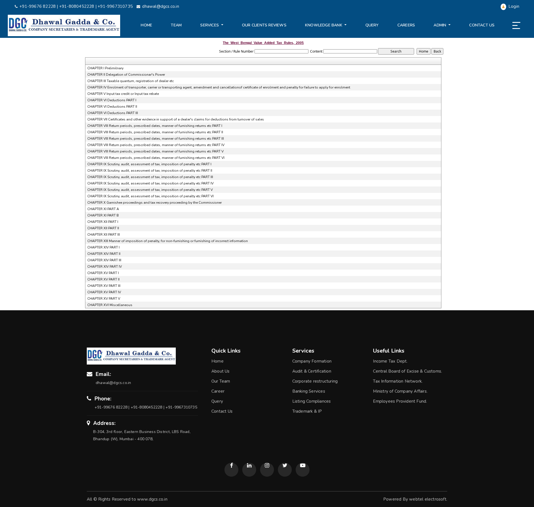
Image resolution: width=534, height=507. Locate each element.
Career (217, 391)
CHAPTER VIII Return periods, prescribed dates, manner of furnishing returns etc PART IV (155, 145)
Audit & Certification (311, 371)
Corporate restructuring (315, 381)
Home (146, 25)
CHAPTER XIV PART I (103, 247)
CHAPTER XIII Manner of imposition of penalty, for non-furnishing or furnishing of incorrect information (167, 241)
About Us (220, 371)
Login (513, 6)
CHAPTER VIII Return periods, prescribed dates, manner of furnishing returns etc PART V (155, 151)
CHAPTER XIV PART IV (104, 266)
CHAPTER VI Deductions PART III (112, 113)
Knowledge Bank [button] (324, 25)
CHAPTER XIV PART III (104, 260)
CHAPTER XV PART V (103, 298)
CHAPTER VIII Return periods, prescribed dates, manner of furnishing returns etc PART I (154, 126)
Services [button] (210, 25)
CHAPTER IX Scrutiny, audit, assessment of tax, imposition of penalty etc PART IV (150, 183)
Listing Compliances (311, 401)
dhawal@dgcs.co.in (160, 6)
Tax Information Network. (397, 381)
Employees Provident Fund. (400, 401)
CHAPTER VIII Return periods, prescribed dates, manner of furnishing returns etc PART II (155, 132)
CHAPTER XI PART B (103, 215)
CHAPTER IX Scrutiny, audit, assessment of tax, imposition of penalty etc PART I (149, 164)
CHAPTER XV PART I (103, 273)
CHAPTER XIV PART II (103, 254)
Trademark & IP (307, 411)
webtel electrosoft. (428, 499)
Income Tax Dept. (390, 361)
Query (372, 25)
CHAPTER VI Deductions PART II (112, 106)
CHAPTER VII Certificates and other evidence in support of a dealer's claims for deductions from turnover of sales (175, 119)
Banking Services (308, 391)
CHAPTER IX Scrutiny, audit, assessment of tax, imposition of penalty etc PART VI (150, 196)
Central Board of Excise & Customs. (407, 371)
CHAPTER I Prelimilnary (105, 68)
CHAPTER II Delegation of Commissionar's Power (126, 74)
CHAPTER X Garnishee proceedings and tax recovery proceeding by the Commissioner (154, 202)
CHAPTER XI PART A (103, 209)
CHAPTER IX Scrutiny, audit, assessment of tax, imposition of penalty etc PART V (150, 190)
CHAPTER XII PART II (103, 228)
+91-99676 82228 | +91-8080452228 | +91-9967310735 (76, 6)
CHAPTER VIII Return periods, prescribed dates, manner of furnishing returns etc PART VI (155, 158)
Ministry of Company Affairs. (400, 391)
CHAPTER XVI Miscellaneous (109, 305)
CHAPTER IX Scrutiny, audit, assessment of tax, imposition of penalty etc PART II (149, 170)
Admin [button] (440, 25)
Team (176, 25)
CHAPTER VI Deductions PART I (111, 100)
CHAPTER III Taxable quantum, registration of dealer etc (130, 81)
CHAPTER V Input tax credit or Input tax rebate (123, 94)
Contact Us (482, 25)
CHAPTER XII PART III (103, 234)
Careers (406, 25)
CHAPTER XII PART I (102, 222)
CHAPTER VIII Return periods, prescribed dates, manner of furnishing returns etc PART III (155, 138)
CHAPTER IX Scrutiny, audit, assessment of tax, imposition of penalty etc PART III (150, 177)
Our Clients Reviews (264, 25)
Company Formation (312, 361)
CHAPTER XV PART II (103, 279)
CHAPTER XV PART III (103, 286)
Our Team (220, 381)
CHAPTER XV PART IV (104, 292)
